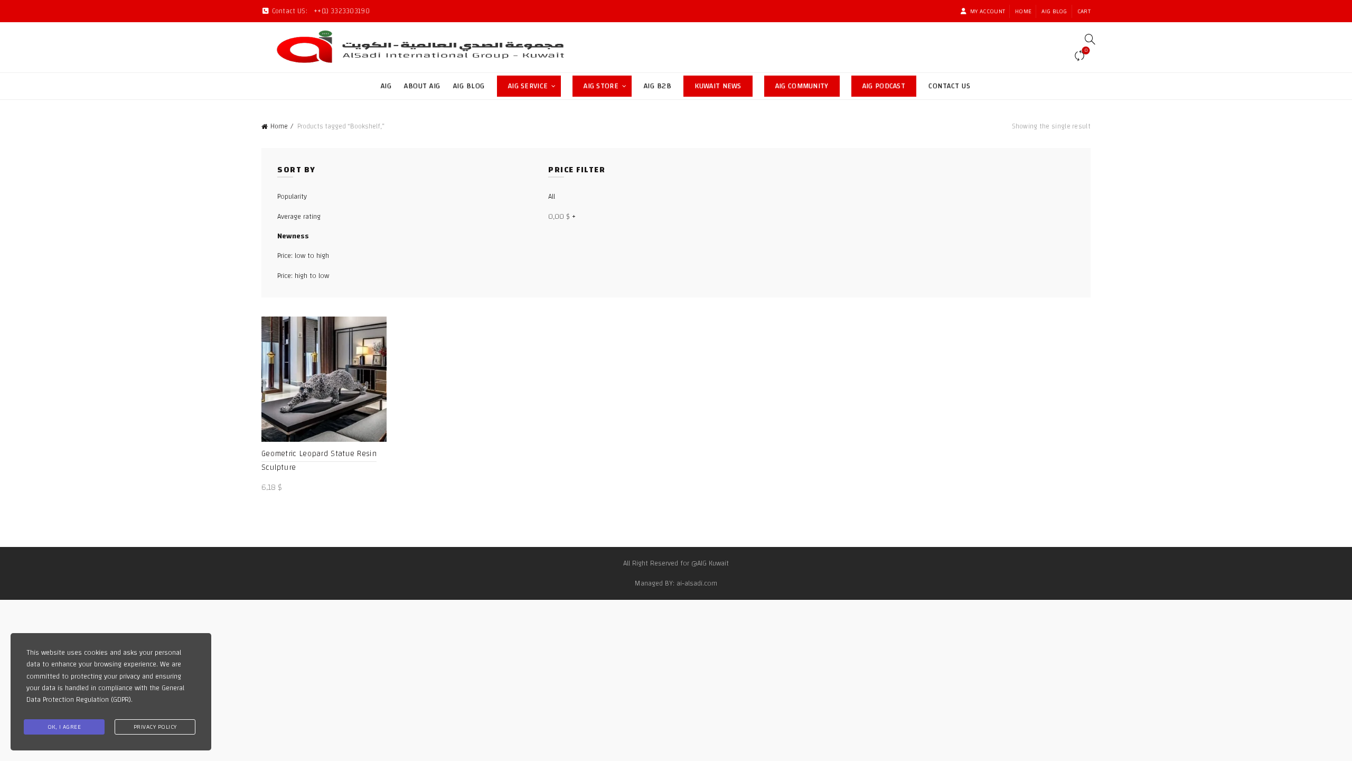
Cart (1084, 11)
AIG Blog (1054, 11)
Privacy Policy (155, 726)
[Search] (1086, 39)
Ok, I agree (64, 726)
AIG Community (807, 84)
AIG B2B (658, 86)
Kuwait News (723, 84)
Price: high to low (303, 276)
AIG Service (528, 86)
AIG (386, 86)
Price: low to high (303, 256)
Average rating (299, 217)
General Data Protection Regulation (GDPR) (105, 694)
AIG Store (608, 84)
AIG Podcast (889, 84)
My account (987, 11)
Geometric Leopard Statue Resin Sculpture (319, 461)
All (551, 196)
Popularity (292, 196)
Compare (1085, 51)
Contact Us (949, 86)
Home (1023, 11)
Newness (293, 236)
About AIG (422, 86)
